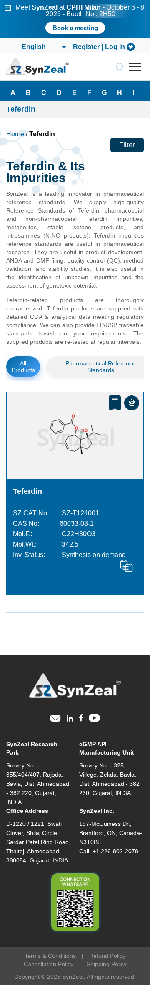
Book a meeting (75, 27)
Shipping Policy (107, 964)
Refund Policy (107, 955)
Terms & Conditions (50, 955)
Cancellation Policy (48, 964)
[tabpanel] (75, 19)
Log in (115, 47)
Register (86, 47)
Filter (127, 145)
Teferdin (27, 491)
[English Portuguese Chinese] (43, 47)
